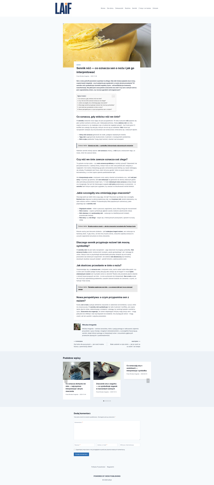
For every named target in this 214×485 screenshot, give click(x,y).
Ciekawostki (119, 8)
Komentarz (79, 422)
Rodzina (127, 8)
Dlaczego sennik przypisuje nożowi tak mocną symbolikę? (96, 105)
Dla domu (110, 8)
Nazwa (77, 445)
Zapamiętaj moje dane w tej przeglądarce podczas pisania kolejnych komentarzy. (100, 449)
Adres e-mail (102, 445)
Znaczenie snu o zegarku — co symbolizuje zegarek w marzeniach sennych (106, 386)
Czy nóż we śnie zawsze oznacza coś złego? (92, 101)
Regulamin (110, 467)
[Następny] (148, 380)
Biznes (103, 8)
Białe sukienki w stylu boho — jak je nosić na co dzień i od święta (125, 344)
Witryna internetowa (127, 445)
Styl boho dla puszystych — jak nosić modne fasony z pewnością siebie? (89, 344)
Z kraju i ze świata (145, 8)
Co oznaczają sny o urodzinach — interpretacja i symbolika (137, 368)
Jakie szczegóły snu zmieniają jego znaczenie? (93, 103)
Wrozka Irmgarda (84, 76)
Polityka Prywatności (98, 467)
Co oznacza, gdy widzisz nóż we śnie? (90, 98)
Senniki (134, 8)
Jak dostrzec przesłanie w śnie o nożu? (91, 107)
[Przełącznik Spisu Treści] (112, 96)
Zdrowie (155, 8)
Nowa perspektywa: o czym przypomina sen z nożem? (95, 109)
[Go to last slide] (65, 380)
